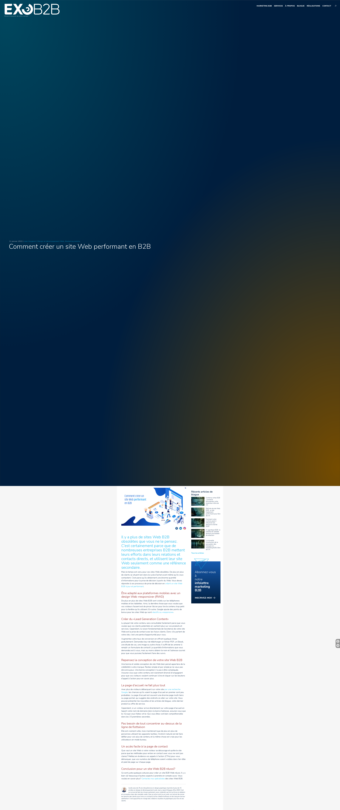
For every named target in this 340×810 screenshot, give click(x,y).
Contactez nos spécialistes (153, 778)
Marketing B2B (264, 6)
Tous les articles (197, 553)
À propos (290, 6)
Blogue (300, 6)
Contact (326, 6)
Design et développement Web (51, 241)
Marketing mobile (72, 241)
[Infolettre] (338, 641)
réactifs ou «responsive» (162, 612)
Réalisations (313, 6)
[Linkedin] (338, 645)
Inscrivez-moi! (203, 597)
